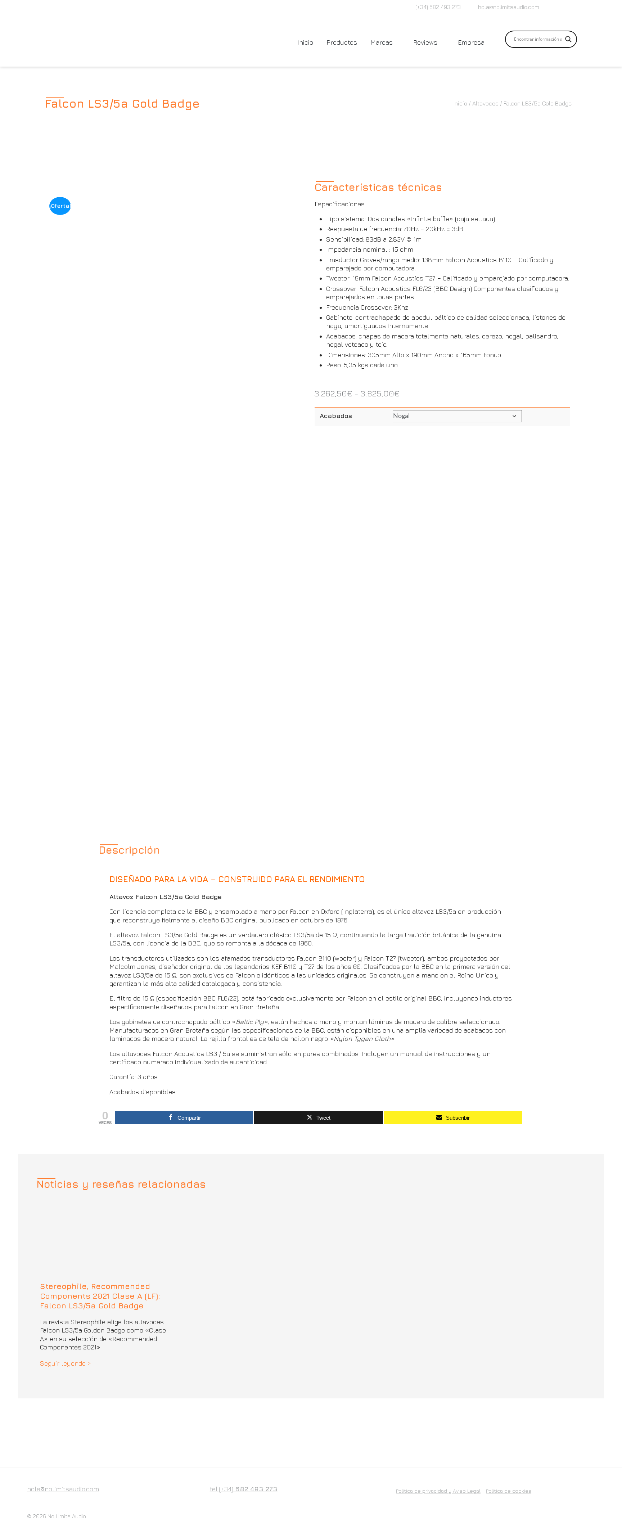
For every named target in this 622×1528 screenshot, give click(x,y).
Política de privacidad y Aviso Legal (438, 1491)
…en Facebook (551, 7)
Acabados (336, 415)
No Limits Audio (67, 1516)
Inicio (305, 42)
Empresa (471, 42)
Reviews (425, 42)
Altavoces (485, 103)
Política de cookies (508, 1491)
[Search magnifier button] (568, 39)
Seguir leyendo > (65, 1363)
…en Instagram (563, 7)
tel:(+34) (244, 1489)
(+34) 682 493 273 (438, 7)
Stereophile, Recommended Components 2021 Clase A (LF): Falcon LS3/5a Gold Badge (100, 1295)
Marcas (381, 42)
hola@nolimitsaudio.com (508, 7)
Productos (341, 42)
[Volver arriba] (600, 1506)
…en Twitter (575, 7)
